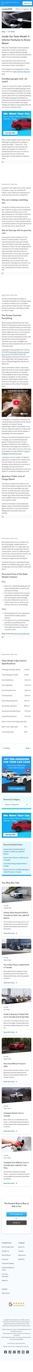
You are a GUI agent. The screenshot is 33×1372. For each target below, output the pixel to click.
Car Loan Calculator (5, 1275)
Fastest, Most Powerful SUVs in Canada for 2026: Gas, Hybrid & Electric (14, 851)
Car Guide (11, 32)
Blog (3, 32)
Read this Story (9, 933)
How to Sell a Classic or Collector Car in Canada (16, 859)
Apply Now (27, 3)
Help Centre (6, 1293)
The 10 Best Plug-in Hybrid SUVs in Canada (15, 865)
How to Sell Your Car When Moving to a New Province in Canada (16, 871)
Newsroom (22, 1255)
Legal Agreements (19, 1343)
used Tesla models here (21, 634)
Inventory (5, 1259)
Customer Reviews (8, 1263)
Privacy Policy (10, 1343)
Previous (7, 748)
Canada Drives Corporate (22, 1346)
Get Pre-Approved (8, 1247)
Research (5, 1280)
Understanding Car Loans (8, 1269)
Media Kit (21, 1259)
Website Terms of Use (8, 1346)
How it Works (6, 1255)
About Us (21, 1247)
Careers (20, 1251)
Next (27, 748)
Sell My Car (5, 1251)
